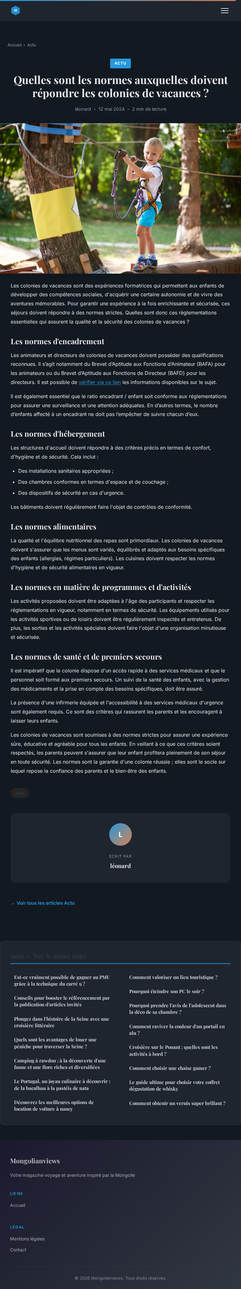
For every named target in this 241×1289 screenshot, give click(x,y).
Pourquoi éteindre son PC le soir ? (166, 991)
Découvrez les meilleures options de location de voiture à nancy (54, 1105)
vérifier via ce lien (100, 382)
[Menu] (224, 11)
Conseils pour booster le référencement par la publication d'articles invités (62, 1001)
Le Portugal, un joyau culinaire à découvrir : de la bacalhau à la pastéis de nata (62, 1084)
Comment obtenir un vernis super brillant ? (177, 1103)
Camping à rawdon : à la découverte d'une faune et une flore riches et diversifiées (60, 1063)
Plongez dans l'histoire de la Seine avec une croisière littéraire (61, 1022)
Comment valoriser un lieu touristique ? (173, 977)
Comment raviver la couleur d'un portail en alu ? (177, 1029)
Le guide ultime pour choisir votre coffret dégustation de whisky (174, 1085)
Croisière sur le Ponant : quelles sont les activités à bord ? (173, 1050)
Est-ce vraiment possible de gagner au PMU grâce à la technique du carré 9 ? (62, 980)
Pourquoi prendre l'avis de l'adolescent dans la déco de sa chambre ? (177, 1008)
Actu (31, 44)
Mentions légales (27, 1238)
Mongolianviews (35, 1160)
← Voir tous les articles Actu (43, 903)
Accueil (15, 44)
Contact (18, 1249)
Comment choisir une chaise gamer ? (170, 1068)
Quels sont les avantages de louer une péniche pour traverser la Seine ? (55, 1042)
